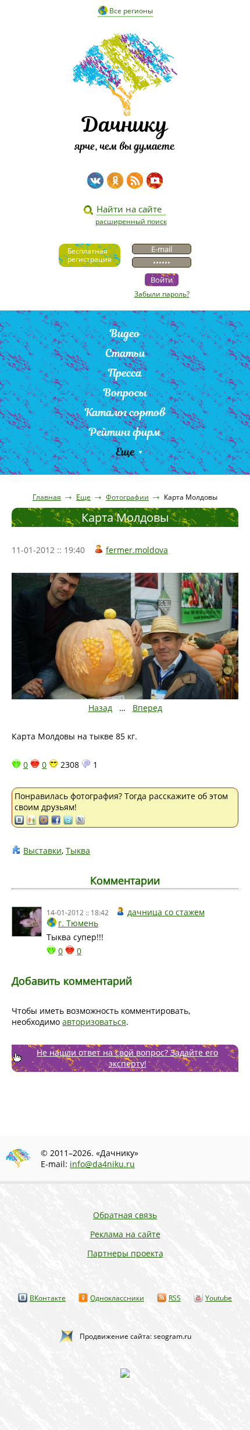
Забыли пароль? (162, 294)
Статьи (125, 353)
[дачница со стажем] (27, 922)
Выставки (42, 850)
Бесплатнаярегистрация (89, 255)
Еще (125, 452)
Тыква (78, 850)
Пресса (125, 373)
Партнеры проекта (125, 1253)
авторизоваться (94, 1021)
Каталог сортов (125, 412)
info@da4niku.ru (102, 1163)
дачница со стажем (166, 912)
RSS (175, 1298)
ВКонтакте (48, 1298)
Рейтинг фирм (125, 432)
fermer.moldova (137, 549)
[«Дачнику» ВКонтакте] (95, 180)
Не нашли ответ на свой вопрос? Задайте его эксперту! (127, 1058)
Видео (125, 333)
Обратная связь (125, 1214)
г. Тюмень (78, 923)
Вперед (147, 707)
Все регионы (131, 11)
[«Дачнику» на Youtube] (155, 180)
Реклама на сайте (125, 1234)
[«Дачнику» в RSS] (135, 180)
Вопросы (125, 392)
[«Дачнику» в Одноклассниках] (115, 180)
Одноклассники (117, 1298)
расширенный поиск (131, 221)
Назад (100, 707)
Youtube (218, 1298)
